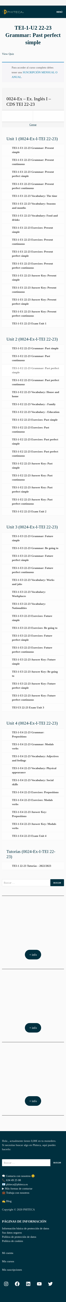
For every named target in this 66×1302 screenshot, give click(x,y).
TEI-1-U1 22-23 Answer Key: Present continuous (34, 289)
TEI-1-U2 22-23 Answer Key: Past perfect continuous (32, 501)
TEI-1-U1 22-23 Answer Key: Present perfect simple (34, 301)
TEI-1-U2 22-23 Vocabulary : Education (35, 412)
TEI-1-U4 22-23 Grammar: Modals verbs (33, 746)
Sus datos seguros (12, 1232)
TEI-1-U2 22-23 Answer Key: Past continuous (32, 477)
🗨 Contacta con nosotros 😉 (18, 1176)
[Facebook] (59, 2)
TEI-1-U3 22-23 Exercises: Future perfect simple (32, 637)
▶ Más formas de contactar (17, 1188)
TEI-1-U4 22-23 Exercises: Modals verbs (32, 802)
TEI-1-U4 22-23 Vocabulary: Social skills (33, 782)
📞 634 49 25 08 (11, 1180)
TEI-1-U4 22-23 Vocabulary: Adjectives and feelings (35, 758)
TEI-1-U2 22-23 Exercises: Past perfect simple (35, 441)
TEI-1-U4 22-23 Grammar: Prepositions (28, 734)
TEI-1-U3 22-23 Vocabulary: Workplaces (29, 594)
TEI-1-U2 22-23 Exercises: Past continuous (30, 429)
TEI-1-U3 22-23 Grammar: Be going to (35, 548)
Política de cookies (12, 1241)
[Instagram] (62, 2)
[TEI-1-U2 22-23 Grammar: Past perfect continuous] (48, 116)
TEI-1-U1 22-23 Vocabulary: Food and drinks (35, 217)
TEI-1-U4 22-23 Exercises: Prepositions (35, 792)
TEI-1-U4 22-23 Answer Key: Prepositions (29, 814)
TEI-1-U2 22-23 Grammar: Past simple (35, 348)
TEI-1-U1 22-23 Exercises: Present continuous (32, 241)
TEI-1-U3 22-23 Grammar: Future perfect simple (32, 558)
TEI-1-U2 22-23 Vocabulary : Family (34, 404)
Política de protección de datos (19, 1236)
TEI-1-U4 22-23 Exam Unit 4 (29, 835)
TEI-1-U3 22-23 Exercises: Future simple (32, 618)
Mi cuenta (7, 1253)
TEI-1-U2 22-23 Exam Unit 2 (29, 511)
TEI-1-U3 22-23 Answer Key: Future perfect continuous (34, 697)
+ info (33, 954)
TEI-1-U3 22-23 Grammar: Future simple (32, 538)
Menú (59, 11)
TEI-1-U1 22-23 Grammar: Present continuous (33, 162)
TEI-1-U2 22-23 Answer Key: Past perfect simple (32, 489)
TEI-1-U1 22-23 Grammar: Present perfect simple (33, 174)
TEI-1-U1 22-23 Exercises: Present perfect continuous (32, 265)
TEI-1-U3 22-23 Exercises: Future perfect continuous (32, 649)
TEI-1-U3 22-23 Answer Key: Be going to (35, 673)
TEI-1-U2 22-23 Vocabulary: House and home (35, 394)
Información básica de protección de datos (25, 1228)
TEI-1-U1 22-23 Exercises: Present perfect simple (32, 253)
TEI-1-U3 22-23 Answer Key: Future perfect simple (34, 685)
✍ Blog (7, 1201)
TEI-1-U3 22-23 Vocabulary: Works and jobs (33, 582)
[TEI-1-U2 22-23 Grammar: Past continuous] (17, 116)
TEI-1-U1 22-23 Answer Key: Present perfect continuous (34, 313)
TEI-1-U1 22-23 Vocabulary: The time (34, 195)
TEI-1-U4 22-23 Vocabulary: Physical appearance (34, 770)
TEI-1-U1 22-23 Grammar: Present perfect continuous (33, 186)
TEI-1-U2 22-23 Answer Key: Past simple (32, 465)
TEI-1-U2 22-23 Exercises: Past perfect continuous (35, 453)
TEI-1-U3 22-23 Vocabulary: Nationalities (29, 606)
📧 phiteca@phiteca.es (15, 1184)
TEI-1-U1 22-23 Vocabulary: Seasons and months (34, 205)
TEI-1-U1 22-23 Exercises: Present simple (32, 229)
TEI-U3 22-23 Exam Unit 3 (28, 707)
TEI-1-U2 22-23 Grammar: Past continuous (31, 358)
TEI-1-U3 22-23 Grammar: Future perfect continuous (32, 570)
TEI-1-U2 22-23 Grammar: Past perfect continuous (35, 382)
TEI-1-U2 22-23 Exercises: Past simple (35, 419)
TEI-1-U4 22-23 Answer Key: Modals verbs (34, 826)
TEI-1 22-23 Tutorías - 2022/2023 (31, 865)
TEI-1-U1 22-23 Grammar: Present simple (33, 150)
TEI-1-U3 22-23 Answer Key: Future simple (34, 661)
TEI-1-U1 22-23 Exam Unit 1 (29, 323)
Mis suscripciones (12, 1269)
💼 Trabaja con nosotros (15, 1192)
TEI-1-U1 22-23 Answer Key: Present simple (34, 277)
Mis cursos (8, 1261)
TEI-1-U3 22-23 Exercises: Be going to (34, 627)
